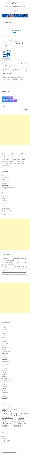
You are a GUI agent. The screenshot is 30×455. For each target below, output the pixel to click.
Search (4, 106)
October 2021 (5, 343)
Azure (3, 175)
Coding (3, 179)
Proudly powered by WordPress (9, 452)
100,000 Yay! (5, 278)
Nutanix (4, 193)
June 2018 (4, 386)
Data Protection (5, 181)
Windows (7, 427)
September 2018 (6, 380)
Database (4, 183)
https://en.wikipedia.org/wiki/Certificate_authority (14, 70)
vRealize (23, 425)
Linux (14, 79)
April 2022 (4, 339)
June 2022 (4, 335)
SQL (12, 421)
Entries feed (5, 438)
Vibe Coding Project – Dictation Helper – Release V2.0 (14, 154)
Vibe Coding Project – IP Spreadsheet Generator (13, 159)
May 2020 (4, 357)
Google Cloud (5, 185)
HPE (12, 411)
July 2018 (4, 384)
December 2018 (5, 376)
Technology (5, 204)
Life (3, 191)
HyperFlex (4, 189)
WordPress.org (5, 442)
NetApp (17, 415)
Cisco (4, 409)
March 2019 (4, 370)
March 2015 (4, 398)
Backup (15, 408)
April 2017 (4, 396)
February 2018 (5, 388)
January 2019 (5, 374)
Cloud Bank (11, 409)
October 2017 (5, 392)
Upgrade (21, 423)
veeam (4, 425)
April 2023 (4, 328)
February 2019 (5, 372)
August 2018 (5, 382)
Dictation (19, 409)
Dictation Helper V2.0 (7, 97)
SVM (12, 423)
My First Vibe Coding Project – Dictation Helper (13, 161)
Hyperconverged (11, 413)
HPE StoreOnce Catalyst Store (18, 274)
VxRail (3, 214)
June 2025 (4, 326)
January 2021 (5, 349)
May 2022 (4, 337)
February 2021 (5, 347)
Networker (7, 417)
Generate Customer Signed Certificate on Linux (12, 31)
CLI (7, 410)
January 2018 (5, 390)
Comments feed (6, 440)
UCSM (17, 423)
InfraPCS (15, 3)
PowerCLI (11, 419)
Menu (15, 10)
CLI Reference (5, 177)
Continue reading (7, 73)
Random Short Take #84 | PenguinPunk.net (12, 276)
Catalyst (18, 408)
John (3, 258)
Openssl (18, 79)
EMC (22, 409)
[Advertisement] (15, 130)
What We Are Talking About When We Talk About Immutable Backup (15, 268)
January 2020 (5, 363)
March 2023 (4, 329)
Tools (3, 206)
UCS (15, 423)
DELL (15, 410)
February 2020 (5, 361)
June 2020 (4, 355)
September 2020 (6, 351)
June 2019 (4, 368)
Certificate (8, 79)
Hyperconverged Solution (8, 187)
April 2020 (4, 359)
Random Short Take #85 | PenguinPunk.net (12, 266)
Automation (4, 408)
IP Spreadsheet (11, 415)
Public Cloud (5, 196)
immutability (4, 415)
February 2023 (5, 331)
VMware (4, 212)
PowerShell (17, 419)
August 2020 (5, 353)
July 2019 (4, 367)
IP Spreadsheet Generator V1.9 (9, 100)
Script (3, 198)
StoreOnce (21, 421)
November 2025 (6, 322)
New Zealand (16, 418)
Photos (3, 194)
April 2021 (4, 345)
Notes (21, 417)
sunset (10, 423)
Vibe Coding (10, 425)
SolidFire (9, 421)
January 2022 (5, 341)
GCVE (25, 410)
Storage (4, 202)
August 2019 (5, 365)
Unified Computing (18, 77)
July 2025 (4, 324)
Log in (3, 436)
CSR (12, 79)
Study (5, 423)
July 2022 (4, 333)
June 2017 (4, 394)
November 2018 (6, 378)
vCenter (24, 423)
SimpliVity (4, 200)
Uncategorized (5, 208)
